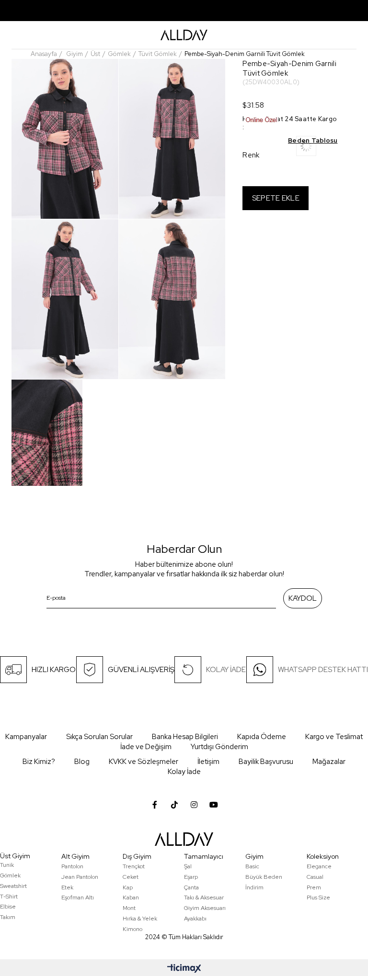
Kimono (132, 929)
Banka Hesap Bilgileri (185, 736)
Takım (7, 917)
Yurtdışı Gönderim (219, 747)
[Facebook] (154, 804)
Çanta (191, 887)
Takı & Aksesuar (204, 897)
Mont (129, 908)
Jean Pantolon (79, 877)
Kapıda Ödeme (261, 736)
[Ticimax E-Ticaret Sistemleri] (184, 969)
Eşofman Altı (77, 897)
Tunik (7, 865)
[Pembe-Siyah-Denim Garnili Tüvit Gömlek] (316, 149)
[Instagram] (194, 804)
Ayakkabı (195, 918)
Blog (82, 761)
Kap (128, 887)
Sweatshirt (13, 886)
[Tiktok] (174, 804)
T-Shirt (9, 896)
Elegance (319, 866)
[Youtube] (213, 804)
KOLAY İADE (226, 669)
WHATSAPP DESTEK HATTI (323, 669)
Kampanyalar (26, 736)
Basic (252, 866)
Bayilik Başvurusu (266, 761)
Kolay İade (184, 771)
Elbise (8, 906)
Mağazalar (328, 761)
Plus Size (318, 897)
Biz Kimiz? (39, 761)
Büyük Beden (263, 877)
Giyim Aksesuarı (205, 908)
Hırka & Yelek (140, 918)
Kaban (131, 897)
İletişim (208, 761)
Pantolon (72, 866)
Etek (67, 887)
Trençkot (134, 866)
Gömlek (10, 875)
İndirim (254, 887)
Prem (314, 887)
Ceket (130, 877)
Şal (188, 866)
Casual (315, 877)
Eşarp (191, 877)
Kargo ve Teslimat (334, 736)
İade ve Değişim (146, 747)
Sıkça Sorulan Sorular (99, 736)
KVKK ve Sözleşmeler (143, 761)
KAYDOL (302, 598)
